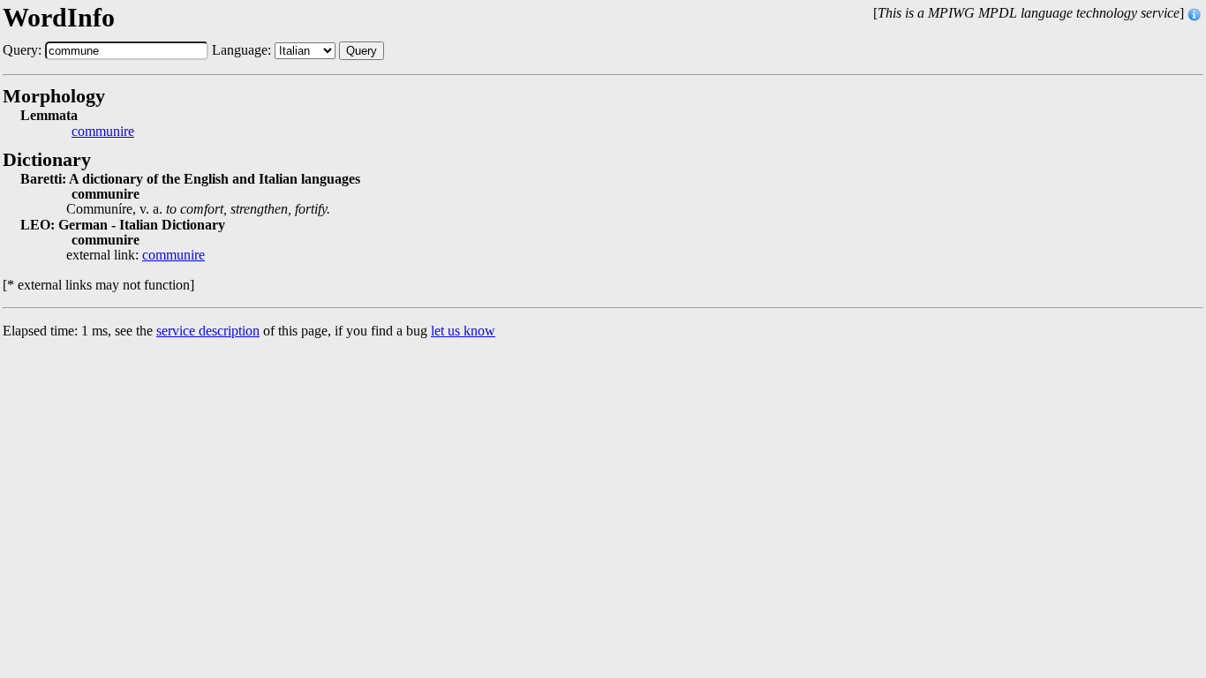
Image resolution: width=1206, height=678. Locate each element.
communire (103, 131)
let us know (463, 330)
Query (361, 50)
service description (208, 330)
